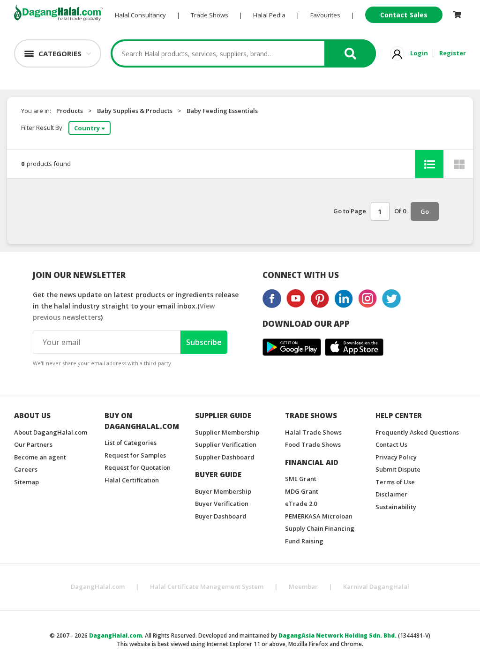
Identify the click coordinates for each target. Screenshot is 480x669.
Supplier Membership (227, 432)
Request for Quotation (138, 467)
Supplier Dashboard (225, 457)
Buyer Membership (223, 491)
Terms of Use (395, 482)
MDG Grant (301, 491)
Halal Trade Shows (313, 432)
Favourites (325, 15)
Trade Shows (209, 15)
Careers (26, 469)
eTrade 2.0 (301, 503)
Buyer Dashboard (221, 516)
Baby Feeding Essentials (222, 110)
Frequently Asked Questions (417, 432)
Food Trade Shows (313, 444)
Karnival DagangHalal (376, 586)
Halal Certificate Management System (206, 586)
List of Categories (131, 442)
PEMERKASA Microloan (318, 516)
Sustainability (395, 507)
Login (419, 53)
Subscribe (204, 342)
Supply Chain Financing (319, 528)
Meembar (303, 586)
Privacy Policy (396, 457)
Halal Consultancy (140, 15)
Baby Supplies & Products (134, 110)
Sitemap (26, 482)
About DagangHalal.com (50, 432)
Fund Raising (304, 541)
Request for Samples (135, 455)
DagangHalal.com (98, 586)
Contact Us (391, 444)
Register (452, 53)
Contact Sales (404, 14)
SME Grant (300, 478)
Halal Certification (132, 480)
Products (69, 110)
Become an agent (40, 457)
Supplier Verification (225, 444)
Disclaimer (391, 494)
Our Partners (33, 444)
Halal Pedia (269, 15)
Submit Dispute (397, 469)
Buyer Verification (221, 503)
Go (424, 211)
